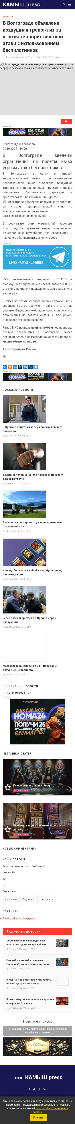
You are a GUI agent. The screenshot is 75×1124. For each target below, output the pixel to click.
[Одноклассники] (10, 367)
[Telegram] (35, 367)
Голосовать (11, 899)
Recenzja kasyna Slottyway (19, 918)
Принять (38, 1117)
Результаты (28, 899)
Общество (8, 17)
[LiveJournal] (30, 367)
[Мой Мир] (15, 367)
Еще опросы (46, 899)
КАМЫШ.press (21, 4)
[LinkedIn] (25, 367)
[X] (20, 367)
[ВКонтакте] (5, 367)
